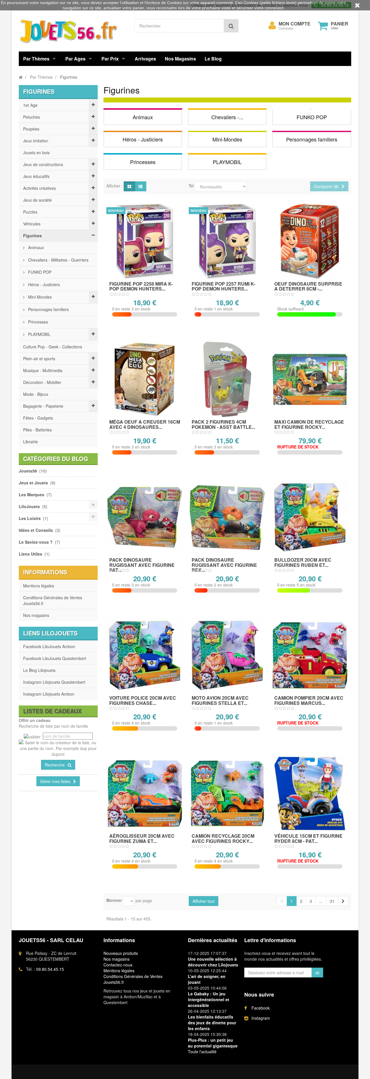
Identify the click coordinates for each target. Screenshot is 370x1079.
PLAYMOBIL (39, 334)
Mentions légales (38, 586)
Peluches (31, 117)
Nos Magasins (180, 58)
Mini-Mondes (39, 297)
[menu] (272, 25)
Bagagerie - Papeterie (43, 406)
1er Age (30, 105)
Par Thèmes (36, 58)
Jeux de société (37, 200)
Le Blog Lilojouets (39, 670)
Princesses (37, 322)
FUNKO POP (39, 272)
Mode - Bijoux (35, 394)
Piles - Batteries (37, 430)
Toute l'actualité (202, 1051)
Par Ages (75, 58)
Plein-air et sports (39, 358)
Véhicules (31, 224)
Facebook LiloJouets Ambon (49, 646)
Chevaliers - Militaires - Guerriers (57, 260)
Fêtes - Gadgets (38, 418)
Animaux (35, 247)
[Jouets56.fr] (72, 31)
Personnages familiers (48, 309)
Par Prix (110, 58)
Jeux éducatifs (36, 176)
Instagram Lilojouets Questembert (54, 682)
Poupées (31, 129)
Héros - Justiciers (43, 284)
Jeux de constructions (43, 164)
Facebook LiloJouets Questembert (54, 658)
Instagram (260, 1018)
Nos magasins (36, 615)
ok (317, 972)
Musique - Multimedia (42, 370)
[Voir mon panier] (323, 25)
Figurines (32, 235)
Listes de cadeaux (52, 711)
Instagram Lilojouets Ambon (48, 694)
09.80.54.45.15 (50, 969)
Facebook (260, 1008)
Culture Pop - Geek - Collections (52, 347)
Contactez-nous (117, 965)
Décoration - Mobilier (42, 382)
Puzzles (30, 212)
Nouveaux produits (120, 953)
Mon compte (294, 23)
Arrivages (145, 58)
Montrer (114, 900)
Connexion (286, 28)
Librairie (30, 441)
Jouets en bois (36, 152)
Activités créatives (39, 188)
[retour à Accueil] (21, 77)
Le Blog (213, 58)
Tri (191, 186)
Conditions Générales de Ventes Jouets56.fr (52, 600)
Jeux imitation (35, 141)
